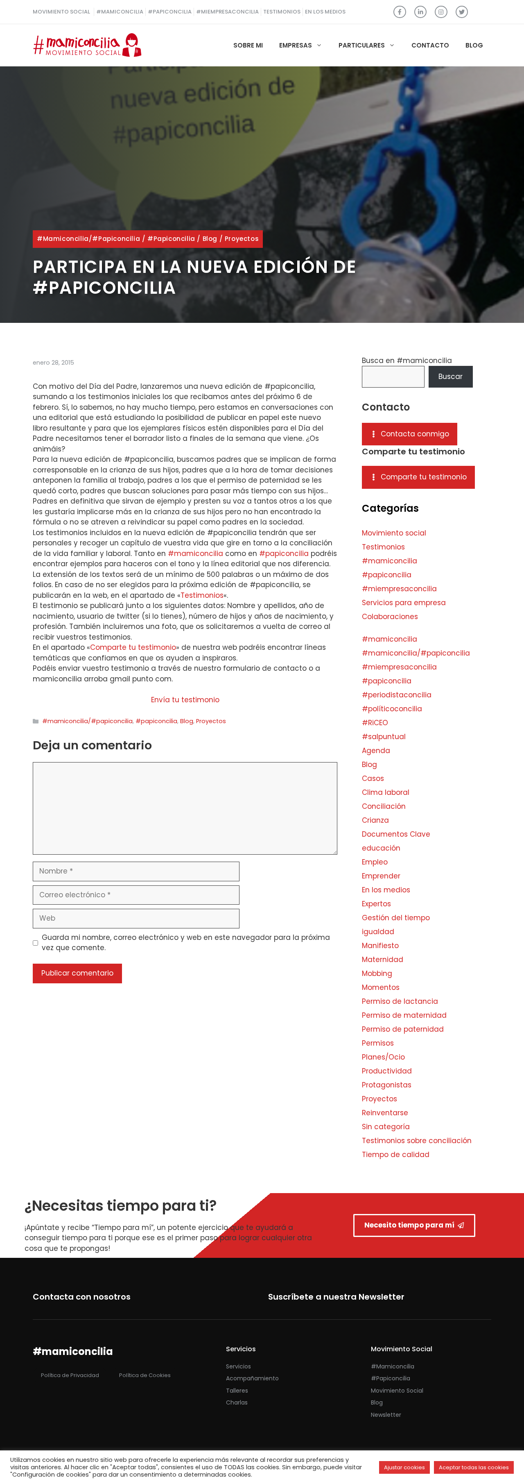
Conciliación (384, 806)
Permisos (378, 1043)
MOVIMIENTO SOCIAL (61, 12)
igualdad (378, 932)
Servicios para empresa (404, 603)
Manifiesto (380, 946)
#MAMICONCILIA (119, 12)
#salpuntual (384, 737)
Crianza (375, 820)
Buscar (450, 376)
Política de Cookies (145, 1375)
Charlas (237, 1402)
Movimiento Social (397, 1390)
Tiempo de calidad (395, 1155)
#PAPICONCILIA (170, 12)
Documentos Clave (396, 834)
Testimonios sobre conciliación (417, 1141)
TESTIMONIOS (281, 12)
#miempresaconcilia (399, 589)
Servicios (238, 1366)
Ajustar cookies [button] (404, 1467)
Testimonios (202, 595)
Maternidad (382, 959)
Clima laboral (385, 792)
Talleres (237, 1390)
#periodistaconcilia (396, 695)
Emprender (381, 876)
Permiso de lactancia (400, 1001)
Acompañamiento (252, 1378)
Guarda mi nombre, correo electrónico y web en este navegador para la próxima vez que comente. (186, 943)
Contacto (430, 45)
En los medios (386, 890)
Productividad (387, 1071)
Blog (474, 45)
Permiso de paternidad (403, 1029)
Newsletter (386, 1415)
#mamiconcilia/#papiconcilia (88, 238)
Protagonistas (386, 1085)
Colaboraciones (390, 617)
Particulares (362, 45)
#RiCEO (375, 723)
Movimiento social (394, 533)
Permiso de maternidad (404, 1015)
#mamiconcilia (195, 553)
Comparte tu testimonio (133, 647)
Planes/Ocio (383, 1057)
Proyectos (242, 238)
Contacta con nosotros (82, 1296)
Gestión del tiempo (396, 918)
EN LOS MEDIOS (325, 12)
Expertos (376, 904)
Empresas (295, 45)
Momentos (381, 987)
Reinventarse (385, 1113)
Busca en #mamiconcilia (407, 360)
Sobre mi (248, 45)
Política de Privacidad (70, 1375)
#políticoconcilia (392, 709)
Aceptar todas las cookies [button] (474, 1467)
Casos (373, 778)
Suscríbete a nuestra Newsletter (336, 1296)
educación (381, 848)
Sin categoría (386, 1127)
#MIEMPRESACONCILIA (227, 12)
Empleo (375, 862)
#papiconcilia (171, 238)
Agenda (376, 751)
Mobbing (377, 973)
